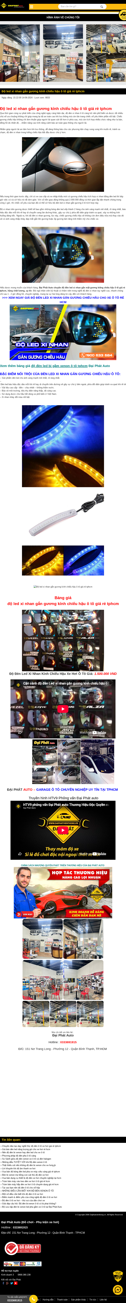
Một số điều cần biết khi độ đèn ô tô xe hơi (22, 1194)
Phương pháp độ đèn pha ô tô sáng (19, 1155)
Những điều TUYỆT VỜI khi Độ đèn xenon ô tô (24, 1162)
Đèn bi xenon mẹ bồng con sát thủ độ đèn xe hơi (25, 1175)
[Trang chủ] (12, 6)
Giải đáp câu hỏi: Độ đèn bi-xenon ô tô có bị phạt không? (29, 1203)
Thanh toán (62, 1299)
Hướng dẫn (48, 1299)
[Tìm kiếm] (101, 6)
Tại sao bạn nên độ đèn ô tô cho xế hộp (21, 1187)
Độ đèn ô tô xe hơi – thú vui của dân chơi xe (23, 1200)
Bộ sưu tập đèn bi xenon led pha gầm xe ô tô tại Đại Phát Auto (32, 1207)
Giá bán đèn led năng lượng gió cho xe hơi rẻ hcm (26, 1149)
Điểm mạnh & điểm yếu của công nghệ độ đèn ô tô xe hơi (29, 1197)
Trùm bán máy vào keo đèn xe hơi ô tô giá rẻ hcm (26, 1181)
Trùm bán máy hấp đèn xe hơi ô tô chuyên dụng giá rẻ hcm (30, 1184)
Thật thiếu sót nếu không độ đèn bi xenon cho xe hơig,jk (29, 1165)
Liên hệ (103, 1299)
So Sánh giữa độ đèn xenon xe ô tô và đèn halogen (26, 1159)
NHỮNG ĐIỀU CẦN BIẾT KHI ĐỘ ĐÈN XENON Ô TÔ (28, 1191)
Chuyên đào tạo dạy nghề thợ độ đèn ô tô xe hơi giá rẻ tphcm (31, 1146)
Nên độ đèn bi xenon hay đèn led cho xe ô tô (23, 1152)
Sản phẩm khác (78, 1299)
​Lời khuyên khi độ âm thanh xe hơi (18, 1168)
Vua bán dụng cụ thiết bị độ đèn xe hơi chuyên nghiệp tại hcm (31, 1178)
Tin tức (92, 1299)
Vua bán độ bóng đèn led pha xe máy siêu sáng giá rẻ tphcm (31, 1171)
